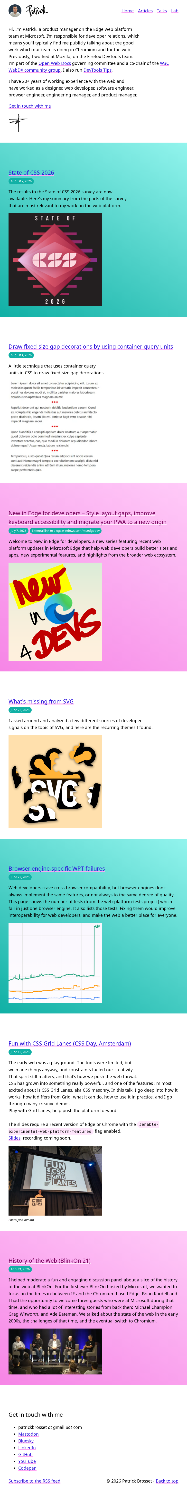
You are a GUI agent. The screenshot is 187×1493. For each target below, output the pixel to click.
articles (145, 11)
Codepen (27, 1468)
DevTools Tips (98, 70)
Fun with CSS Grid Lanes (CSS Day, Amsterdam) (70, 1043)
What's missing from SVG (41, 701)
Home (128, 11)
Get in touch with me (30, 106)
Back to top (167, 1481)
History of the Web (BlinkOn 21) (50, 1260)
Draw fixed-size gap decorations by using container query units (91, 346)
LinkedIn (27, 1447)
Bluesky (26, 1441)
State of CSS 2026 (31, 172)
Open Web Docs (54, 63)
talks (162, 11)
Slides (14, 1138)
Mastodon (28, 1434)
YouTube (27, 1461)
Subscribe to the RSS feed (34, 1481)
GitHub (25, 1454)
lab (174, 11)
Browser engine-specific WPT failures (57, 868)
